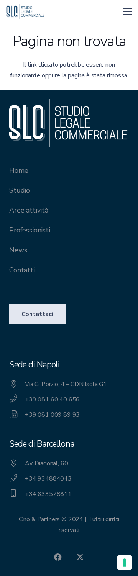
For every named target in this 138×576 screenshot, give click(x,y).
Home (18, 170)
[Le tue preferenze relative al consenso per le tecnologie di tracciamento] (124, 562)
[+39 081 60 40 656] (17, 399)
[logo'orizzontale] (25, 11)
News (18, 250)
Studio (19, 190)
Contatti (22, 270)
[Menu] (127, 11)
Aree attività (28, 210)
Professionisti (29, 230)
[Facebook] (57, 557)
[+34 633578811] (17, 494)
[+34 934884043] (17, 478)
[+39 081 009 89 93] (17, 414)
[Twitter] (80, 557)
